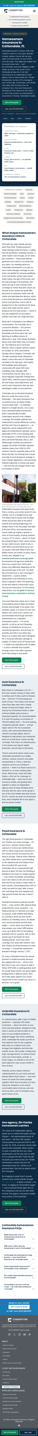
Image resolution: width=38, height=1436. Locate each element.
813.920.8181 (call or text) (19, 1330)
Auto (12, 118)
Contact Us (6, 1383)
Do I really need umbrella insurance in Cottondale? (18, 1276)
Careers (5, 1359)
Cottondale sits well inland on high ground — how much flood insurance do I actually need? (18, 1257)
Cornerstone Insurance (18, 1420)
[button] (34, 11)
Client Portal (6, 1372)
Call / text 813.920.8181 (14, 109)
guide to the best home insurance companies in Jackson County (18, 593)
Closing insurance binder (10, 1405)
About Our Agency (8, 1345)
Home (5, 118)
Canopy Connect (9, 1182)
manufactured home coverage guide (17, 558)
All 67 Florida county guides (11, 1412)
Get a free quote (11, 102)
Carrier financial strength (10, 1398)
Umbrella (28, 118)
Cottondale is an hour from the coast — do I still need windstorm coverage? (17, 1287)
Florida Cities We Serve (10, 1349)
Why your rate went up (9, 1394)
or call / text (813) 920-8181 (19, 1311)
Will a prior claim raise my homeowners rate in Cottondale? (17, 1247)
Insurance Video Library (10, 1379)
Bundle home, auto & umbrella (12, 1401)
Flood (19, 118)
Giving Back (6, 1352)
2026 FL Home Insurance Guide (12, 1363)
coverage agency (11, 1326)
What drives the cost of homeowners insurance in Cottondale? (14, 1237)
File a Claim (6, 1375)
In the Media (6, 1356)
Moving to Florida (8, 1408)
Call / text (28, 1432)
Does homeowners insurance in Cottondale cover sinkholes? (17, 1267)
